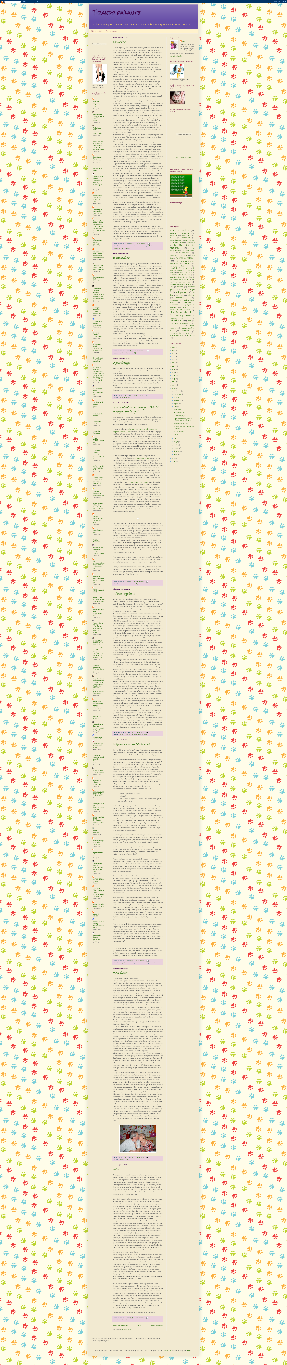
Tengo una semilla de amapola (98, 808)
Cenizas (95, 856)
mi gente (123, 397)
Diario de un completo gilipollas (97, 290)
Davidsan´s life (98, 265)
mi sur (131, 353)
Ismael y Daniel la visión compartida (98, 268)
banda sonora (186, 235)
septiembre (178, 400)
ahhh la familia (124, 1159)
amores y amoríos (179, 233)
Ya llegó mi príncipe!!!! (96, 243)
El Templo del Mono (97, 390)
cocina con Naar (189, 240)
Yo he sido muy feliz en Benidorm (98, 256)
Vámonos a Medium (96, 940)
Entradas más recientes (120, 1326)
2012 (173, 388)
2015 (173, 379)
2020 (174, 363)
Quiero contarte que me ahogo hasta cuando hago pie (98, 229)
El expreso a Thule (97, 345)
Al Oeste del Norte (97, 129)
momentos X (130, 963)
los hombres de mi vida (182, 280)
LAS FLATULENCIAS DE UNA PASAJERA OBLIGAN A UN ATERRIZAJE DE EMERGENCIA (98, 651)
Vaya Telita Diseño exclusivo (98, 890)
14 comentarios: (139, 581)
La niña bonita (97, 336)
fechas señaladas (124, 248)
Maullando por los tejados (98, 548)
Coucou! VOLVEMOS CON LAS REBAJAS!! (98, 894)
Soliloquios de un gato (98, 804)
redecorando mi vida (179, 318)
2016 (174, 375)
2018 (173, 369)
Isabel (95, 406)
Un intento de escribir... (97, 864)
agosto (176, 404)
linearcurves (168, 1350)
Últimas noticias (96, 31)
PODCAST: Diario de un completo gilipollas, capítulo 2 (98, 297)
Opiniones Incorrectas (96, 666)
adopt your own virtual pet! (183, 157)
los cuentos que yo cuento (179, 279)
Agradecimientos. (98, 906)
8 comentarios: (140, 961)
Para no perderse (111, 31)
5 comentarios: (141, 243)
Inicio (139, 1326)
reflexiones (176, 320)
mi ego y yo (188, 289)
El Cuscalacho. (97, 709)
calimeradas (185, 238)
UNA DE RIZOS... (98, 879)
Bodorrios (173, 238)
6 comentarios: (139, 395)
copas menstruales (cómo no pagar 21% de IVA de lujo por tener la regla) (136, 410)
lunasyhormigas (98, 530)
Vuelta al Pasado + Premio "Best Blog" (98, 869)
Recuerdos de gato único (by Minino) (98, 600)
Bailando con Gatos (97, 158)
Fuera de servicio (98, 773)
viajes (135, 353)
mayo (176, 442)
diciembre (177, 391)
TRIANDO (96, 831)
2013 (94, 532)
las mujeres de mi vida (177, 277)
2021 (173, 360)
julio (175, 407)
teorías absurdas (176, 326)
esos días (123, 584)
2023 (174, 353)
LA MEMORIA (97, 796)
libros (190, 277)
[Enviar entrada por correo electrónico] (148, 243)
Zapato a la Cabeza (97, 936)
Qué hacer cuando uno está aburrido (98, 757)
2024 (174, 350)
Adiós (95, 120)
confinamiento (191, 242)
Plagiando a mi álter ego (98, 725)
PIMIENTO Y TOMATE (97, 717)
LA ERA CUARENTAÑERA (98, 440)
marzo (176, 448)
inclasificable (174, 268)
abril (176, 445)
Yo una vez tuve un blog (98, 923)
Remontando (97, 325)
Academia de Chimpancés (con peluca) (98, 116)
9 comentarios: (140, 351)
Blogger (189, 1350)
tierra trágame (153, 963)
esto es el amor (120, 973)
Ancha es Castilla (98, 142)
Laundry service (98, 478)
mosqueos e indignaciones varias (137, 584)
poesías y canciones (183, 316)
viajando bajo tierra (176, 333)
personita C (187, 307)
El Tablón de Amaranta (97, 368)
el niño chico (124, 353)
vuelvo (116, 1170)
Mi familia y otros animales (98, 577)
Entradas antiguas (157, 1326)
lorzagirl (96, 516)
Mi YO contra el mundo (98, 591)
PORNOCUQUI (97, 738)
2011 (173, 458)
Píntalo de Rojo (98, 744)
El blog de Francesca (96, 309)
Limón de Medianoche (97, 492)
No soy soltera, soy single (98, 624)
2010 (174, 462)
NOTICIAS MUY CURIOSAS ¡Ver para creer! (98, 642)
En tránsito (96, 844)
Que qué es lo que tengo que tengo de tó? (97, 481)
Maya (172, 287)
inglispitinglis (186, 268)
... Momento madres (97, 106)
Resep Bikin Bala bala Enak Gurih (98, 508)
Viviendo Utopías (98, 904)
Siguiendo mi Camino (97, 781)
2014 (174, 382)
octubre (177, 397)
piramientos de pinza (140, 734)
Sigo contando (97, 281)
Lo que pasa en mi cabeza (98, 504)
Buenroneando (97, 196)
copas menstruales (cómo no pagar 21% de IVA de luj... (183, 420)
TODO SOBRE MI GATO (98, 818)
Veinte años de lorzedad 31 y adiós (97, 520)
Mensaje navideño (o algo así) (98, 729)
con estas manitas (178, 242)
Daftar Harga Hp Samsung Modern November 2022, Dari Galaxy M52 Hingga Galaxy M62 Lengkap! (98, 376)
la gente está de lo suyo (180, 275)
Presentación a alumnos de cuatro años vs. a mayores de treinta (98, 184)
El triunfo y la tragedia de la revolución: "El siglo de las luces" (98, 146)
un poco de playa (121, 363)
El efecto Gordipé (96, 334)
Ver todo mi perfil (176, 56)
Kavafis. (95, 881)
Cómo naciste (97, 240)
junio (176, 439)
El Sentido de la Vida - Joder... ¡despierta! (98, 360)
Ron (189, 321)
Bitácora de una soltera (98, 170)
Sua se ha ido (97, 161)
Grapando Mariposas (96, 432)
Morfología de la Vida (98, 610)
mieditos (191, 295)
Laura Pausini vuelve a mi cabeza (97, 199)
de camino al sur (121, 258)
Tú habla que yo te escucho (98, 841)
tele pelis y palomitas (180, 323)
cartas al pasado (125, 246)
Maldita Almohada (96, 541)
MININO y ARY (98, 598)
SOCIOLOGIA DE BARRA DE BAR (98, 793)
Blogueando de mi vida (98, 177)
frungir (187, 263)
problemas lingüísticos (124, 594)
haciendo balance (178, 266)
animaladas (173, 235)
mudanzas (96, 832)
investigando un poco (142, 458)
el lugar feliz (119, 42)
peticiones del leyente (180, 309)
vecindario (185, 330)
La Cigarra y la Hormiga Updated (98, 552)
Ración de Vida (98, 771)
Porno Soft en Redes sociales (97, 349)
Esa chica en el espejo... (98, 403)
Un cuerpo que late (98, 853)
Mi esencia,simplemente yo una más (98, 563)
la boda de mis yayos (185, 272)
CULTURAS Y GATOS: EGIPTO (98, 822)
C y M (95, 423)
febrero (176, 451)
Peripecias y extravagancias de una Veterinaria (98, 704)
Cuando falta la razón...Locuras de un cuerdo (98, 222)
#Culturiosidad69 (98, 495)
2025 (174, 347)
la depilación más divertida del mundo (132, 745)
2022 (174, 356)
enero (176, 454)
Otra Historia (97, 784)
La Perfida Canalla (96, 451)
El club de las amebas (97, 322)
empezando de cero (135, 1320)
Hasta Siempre (97, 213)
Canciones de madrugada (97, 210)
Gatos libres (97, 422)
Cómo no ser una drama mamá (98, 253)
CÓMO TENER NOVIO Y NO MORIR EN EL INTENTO (97, 629)
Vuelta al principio (96, 915)
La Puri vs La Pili (98, 466)
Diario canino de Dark (98, 278)
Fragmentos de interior (98, 415)
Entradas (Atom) (127, 1329)
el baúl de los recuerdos (138, 246)
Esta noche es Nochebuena (97, 762)
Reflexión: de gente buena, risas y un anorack (98, 691)
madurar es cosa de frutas (180, 284)
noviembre (178, 394)
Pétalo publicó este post (140, 482)
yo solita (191, 335)
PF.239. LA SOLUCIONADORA (98, 456)
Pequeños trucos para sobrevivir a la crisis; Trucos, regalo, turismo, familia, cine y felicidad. (98, 683)
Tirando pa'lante (116, 12)
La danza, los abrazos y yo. (97, 312)
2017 (173, 372)
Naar (183, 41)
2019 (94, 443)
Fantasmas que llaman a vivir (97, 132)
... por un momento (96, 102)
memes (180, 286)
